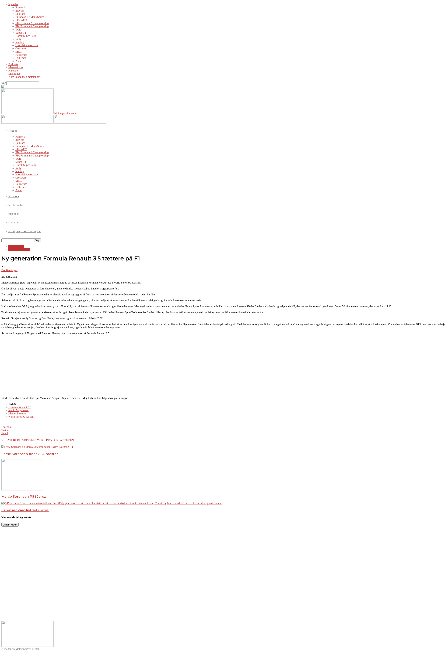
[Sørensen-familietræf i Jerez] (111, 503)
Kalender (13, 70)
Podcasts (13, 64)
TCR (18, 29)
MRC (18, 51)
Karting (19, 42)
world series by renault (20, 416)
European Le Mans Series (29, 16)
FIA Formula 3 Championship (32, 26)
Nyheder (13, 4)
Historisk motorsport (26, 45)
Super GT (20, 32)
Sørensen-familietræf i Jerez (25, 510)
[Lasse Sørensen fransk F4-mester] (37, 446)
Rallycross (21, 54)
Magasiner (14, 73)
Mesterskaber (15, 67)
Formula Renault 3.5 (19, 407)
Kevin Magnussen (18, 410)
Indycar (19, 10)
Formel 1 (20, 7)
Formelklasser (16, 246)
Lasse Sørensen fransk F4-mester (29, 454)
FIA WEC (21, 20)
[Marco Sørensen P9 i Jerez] (22, 489)
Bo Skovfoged (9, 270)
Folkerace (20, 57)
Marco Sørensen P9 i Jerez (23, 496)
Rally (18, 38)
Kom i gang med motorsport (24, 76)
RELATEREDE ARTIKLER (19, 440)
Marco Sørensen (17, 413)
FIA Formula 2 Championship (32, 23)
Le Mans (20, 13)
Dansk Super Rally (25, 35)
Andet (18, 61)
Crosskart (20, 48)
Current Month (10, 524)
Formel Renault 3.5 (19, 249)
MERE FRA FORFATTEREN (55, 440)
